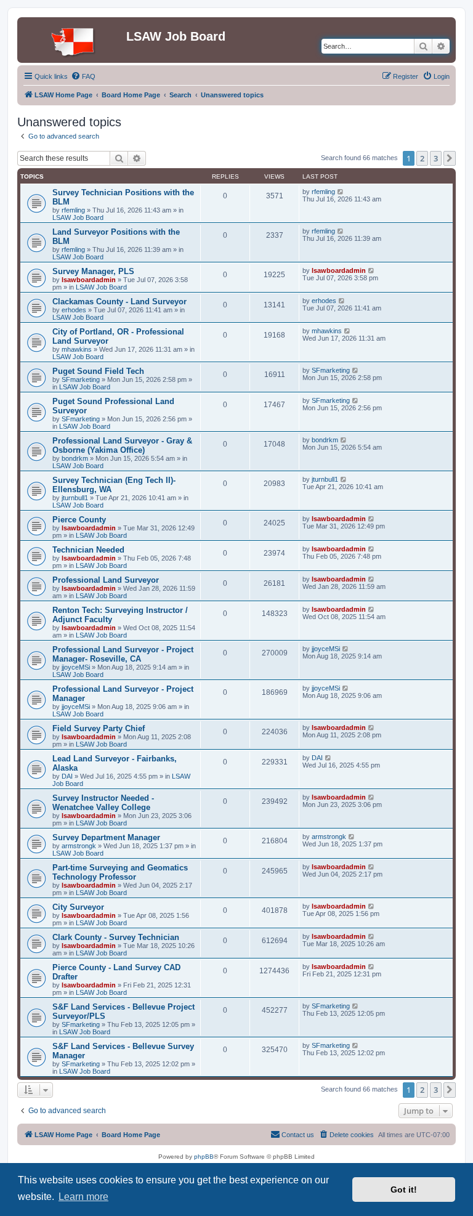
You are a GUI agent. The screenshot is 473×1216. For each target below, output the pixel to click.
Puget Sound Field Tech (98, 371)
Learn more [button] (83, 1196)
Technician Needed (88, 549)
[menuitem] (83, 76)
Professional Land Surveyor (105, 580)
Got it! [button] (403, 1189)
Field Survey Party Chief (98, 728)
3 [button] (436, 158)
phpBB (204, 1156)
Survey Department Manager (106, 837)
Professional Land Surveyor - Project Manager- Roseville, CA (122, 654)
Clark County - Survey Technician (115, 937)
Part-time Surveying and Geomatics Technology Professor (120, 872)
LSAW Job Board (77, 217)
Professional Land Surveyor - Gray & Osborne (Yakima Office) (122, 445)
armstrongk (79, 845)
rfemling (73, 210)
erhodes (74, 310)
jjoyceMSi (76, 667)
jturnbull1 (75, 497)
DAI (67, 776)
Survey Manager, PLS (93, 271)
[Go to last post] (341, 191)
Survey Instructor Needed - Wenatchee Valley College (103, 802)
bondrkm (75, 458)
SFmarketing (81, 379)
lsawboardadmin (89, 279)
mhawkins (77, 349)
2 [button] (422, 158)
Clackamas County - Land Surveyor (119, 301)
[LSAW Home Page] (73, 40)
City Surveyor (78, 907)
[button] (449, 158)
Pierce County (79, 519)
